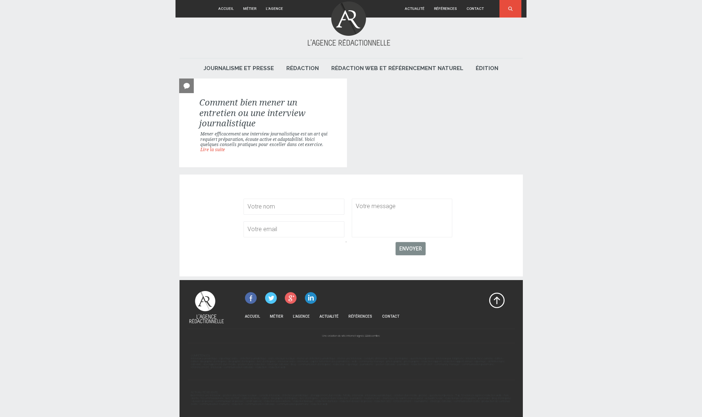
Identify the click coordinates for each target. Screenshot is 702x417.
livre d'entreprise (398, 358)
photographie (394, 361)
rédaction (261, 367)
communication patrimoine (478, 364)
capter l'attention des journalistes (330, 361)
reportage (480, 361)
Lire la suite (212, 149)
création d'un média (405, 395)
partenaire (484, 398)
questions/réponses (422, 358)
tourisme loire (372, 398)
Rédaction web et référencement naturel (397, 68)
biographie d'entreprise (214, 361)
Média (346, 395)
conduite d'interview (375, 358)
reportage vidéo (228, 358)
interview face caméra (479, 358)
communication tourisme (215, 404)
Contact (475, 9)
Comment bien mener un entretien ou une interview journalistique (252, 113)
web (354, 361)
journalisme (366, 364)
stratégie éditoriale (278, 364)
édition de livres (251, 398)
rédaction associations (277, 401)
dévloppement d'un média (325, 395)
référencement (200, 367)
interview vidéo (286, 361)
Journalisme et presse (239, 68)
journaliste (403, 364)
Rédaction (302, 68)
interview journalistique (204, 358)
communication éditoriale (238, 367)
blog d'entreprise (501, 398)
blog (293, 364)
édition (498, 358)
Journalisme (421, 401)
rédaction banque (303, 401)
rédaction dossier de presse (356, 401)
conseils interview (269, 395)
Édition (487, 68)
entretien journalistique (253, 358)
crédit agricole (254, 401)
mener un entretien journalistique (316, 358)
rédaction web (277, 367)
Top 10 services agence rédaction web (478, 395)
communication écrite (467, 401)
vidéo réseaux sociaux (281, 358)
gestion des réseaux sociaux (240, 395)
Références (445, 9)
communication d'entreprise (314, 364)
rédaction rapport (432, 361)
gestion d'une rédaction (251, 364)
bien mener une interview (205, 395)
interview (303, 361)
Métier (249, 9)
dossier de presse (202, 401)
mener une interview (349, 358)
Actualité (414, 9)
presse (423, 395)
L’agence (274, 9)
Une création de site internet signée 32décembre (351, 335)
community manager (371, 361)
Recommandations (212, 398)
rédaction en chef (421, 364)
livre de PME (232, 398)
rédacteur (338, 364)
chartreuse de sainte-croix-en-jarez (402, 398)
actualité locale (434, 398)
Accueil (226, 9)
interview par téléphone (450, 358)
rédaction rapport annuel (458, 361)
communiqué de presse (229, 401)
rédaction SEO (382, 401)
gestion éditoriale (385, 364)
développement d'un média (219, 364)
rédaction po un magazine (460, 398)
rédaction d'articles (326, 401)
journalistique (285, 134)
